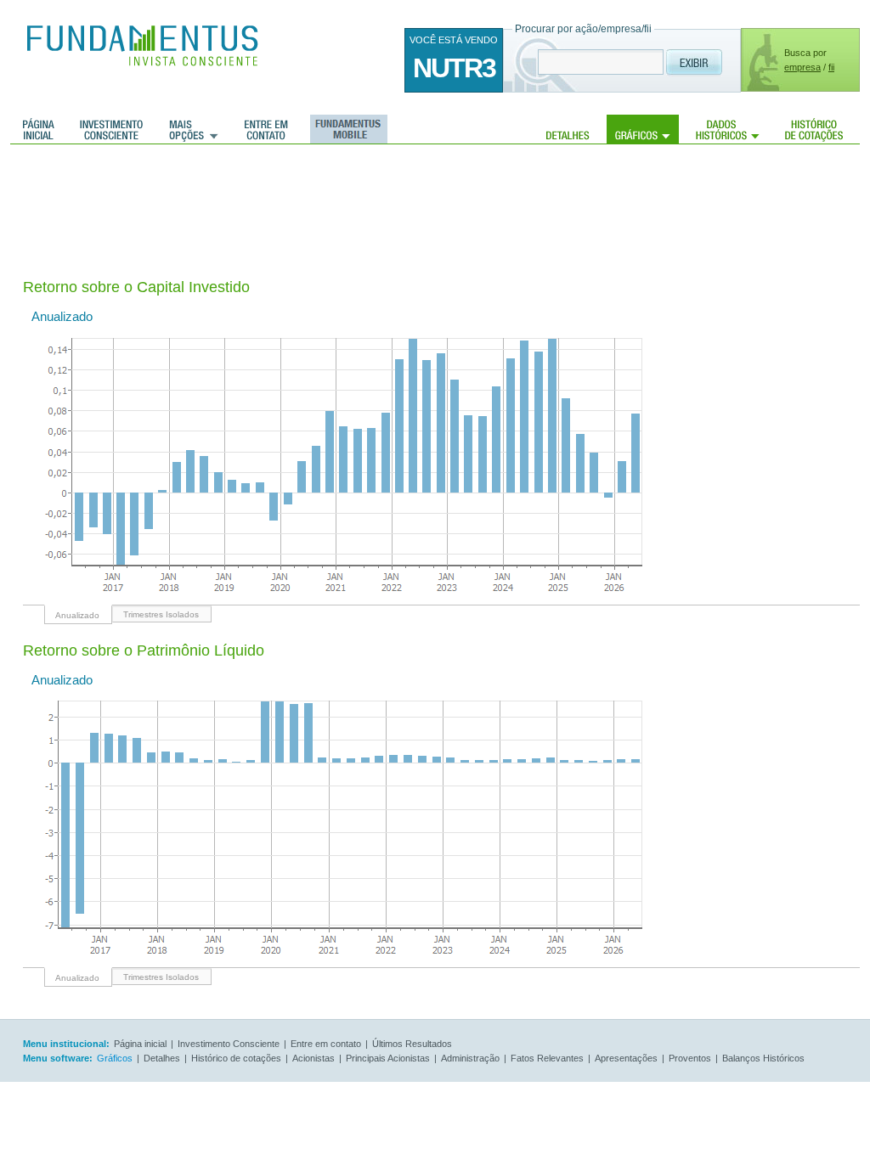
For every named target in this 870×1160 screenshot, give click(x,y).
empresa (802, 67)
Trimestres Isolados (161, 614)
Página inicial (38, 129)
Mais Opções (194, 129)
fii (831, 67)
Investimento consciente (111, 129)
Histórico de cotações (814, 129)
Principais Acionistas (388, 1058)
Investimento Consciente (229, 1044)
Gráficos (643, 129)
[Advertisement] (332, 199)
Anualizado (77, 615)
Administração (470, 1058)
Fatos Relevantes (547, 1058)
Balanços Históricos (763, 1058)
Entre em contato (266, 129)
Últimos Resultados (412, 1044)
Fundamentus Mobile (346, 129)
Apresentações (626, 1058)
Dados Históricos (727, 129)
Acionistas (313, 1058)
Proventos (690, 1058)
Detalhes (568, 129)
